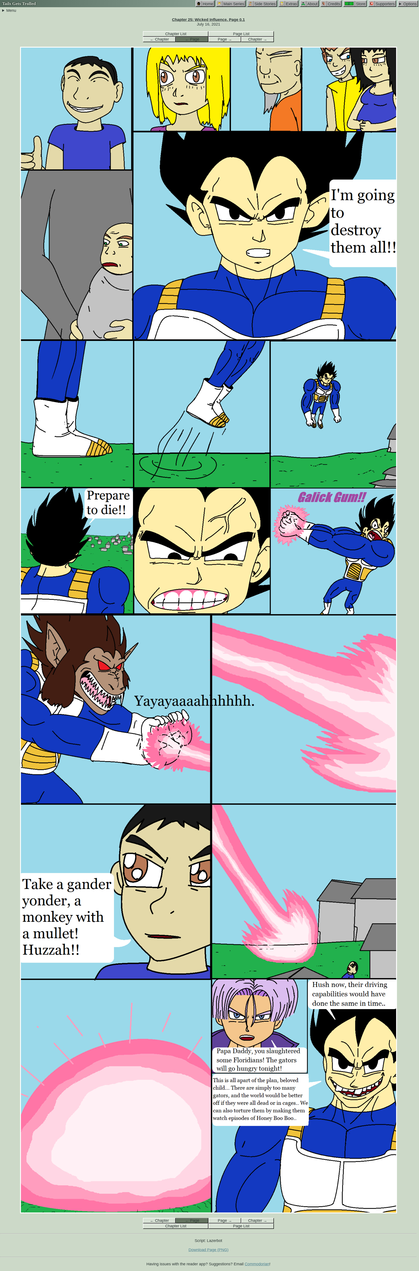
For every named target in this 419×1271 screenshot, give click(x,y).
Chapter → (257, 39)
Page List (241, 34)
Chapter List (175, 34)
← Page (192, 39)
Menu (11, 10)
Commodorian (257, 1264)
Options (410, 4)
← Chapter (159, 39)
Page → (225, 39)
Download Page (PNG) (208, 1250)
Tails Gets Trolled (19, 3)
